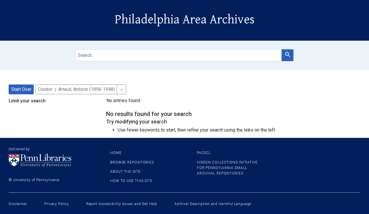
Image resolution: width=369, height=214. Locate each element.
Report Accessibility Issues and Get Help (121, 204)
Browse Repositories (132, 162)
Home (116, 153)
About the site (125, 172)
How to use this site (131, 181)
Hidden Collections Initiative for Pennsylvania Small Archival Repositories (227, 167)
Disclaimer (18, 204)
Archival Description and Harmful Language (212, 204)
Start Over (21, 89)
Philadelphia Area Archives (185, 19)
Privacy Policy (56, 204)
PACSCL (204, 153)
